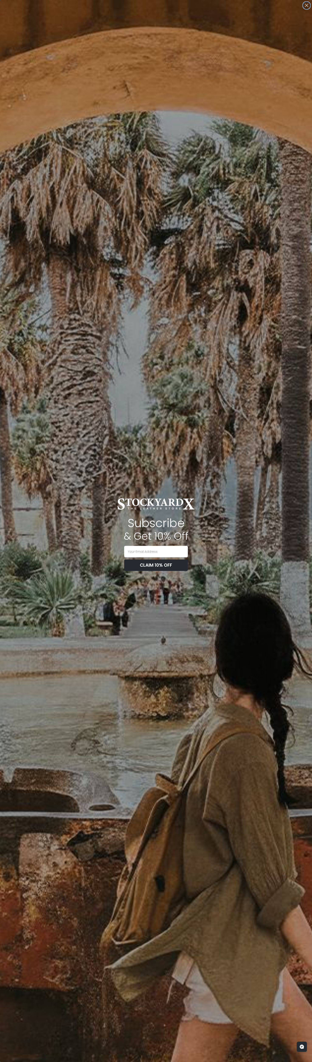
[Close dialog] (306, 5)
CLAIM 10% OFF (156, 565)
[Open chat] (302, 1047)
